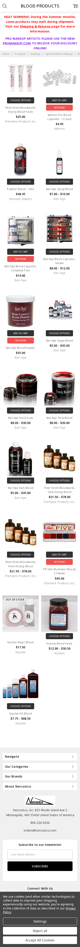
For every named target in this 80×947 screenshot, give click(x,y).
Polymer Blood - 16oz (20, 189)
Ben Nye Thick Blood (60, 418)
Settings (40, 921)
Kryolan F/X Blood (20, 713)
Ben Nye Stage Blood (59, 340)
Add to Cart (59, 100)
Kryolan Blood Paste (59, 643)
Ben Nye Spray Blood (59, 189)
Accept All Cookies (40, 940)
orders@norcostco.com (40, 830)
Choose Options (20, 100)
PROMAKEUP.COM (17, 43)
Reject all (40, 930)
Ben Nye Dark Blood (20, 488)
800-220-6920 (40, 823)
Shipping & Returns (35, 26)
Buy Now (59, 107)
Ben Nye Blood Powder (20, 348)
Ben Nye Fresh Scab (20, 418)
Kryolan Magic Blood (20, 642)
